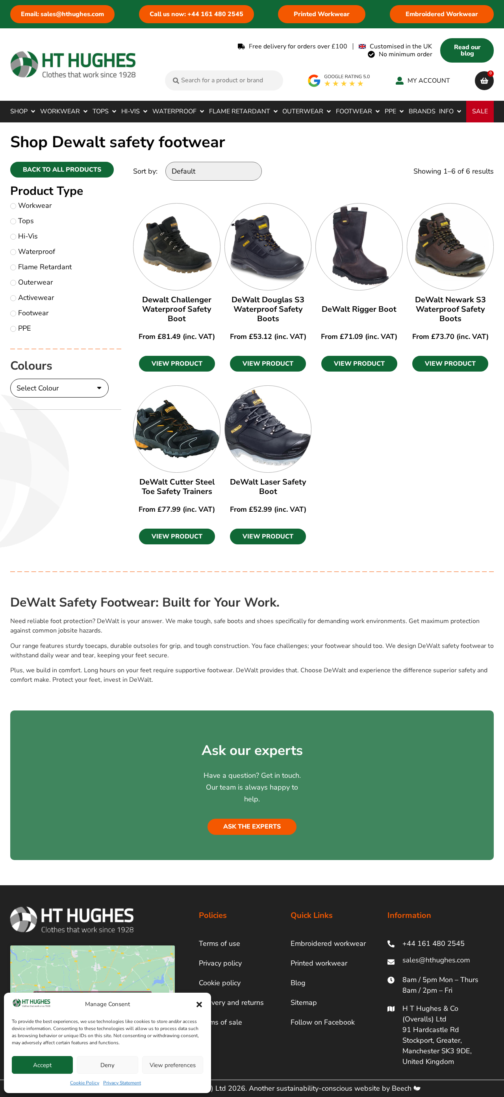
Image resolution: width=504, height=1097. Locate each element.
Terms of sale (220, 1022)
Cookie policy (220, 983)
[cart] (484, 80)
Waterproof (36, 251)
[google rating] (339, 80)
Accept (42, 1065)
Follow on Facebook (323, 1022)
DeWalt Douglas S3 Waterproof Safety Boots (268, 309)
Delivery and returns (231, 1002)
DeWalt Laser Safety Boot (268, 487)
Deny (107, 1065)
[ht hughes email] (438, 961)
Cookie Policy (84, 1083)
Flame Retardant (45, 267)
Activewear (36, 297)
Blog (298, 983)
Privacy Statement (122, 1083)
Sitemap (304, 1002)
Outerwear (35, 282)
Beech (402, 1088)
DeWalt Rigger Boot (359, 309)
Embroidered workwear (328, 943)
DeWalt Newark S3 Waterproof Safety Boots (450, 309)
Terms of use (219, 943)
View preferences (173, 1065)
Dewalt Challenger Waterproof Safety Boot (176, 309)
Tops (26, 221)
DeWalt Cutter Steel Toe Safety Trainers (177, 487)
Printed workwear (319, 963)
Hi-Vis (28, 236)
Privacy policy (220, 963)
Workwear (35, 205)
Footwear (33, 313)
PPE (24, 328)
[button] (199, 1004)
